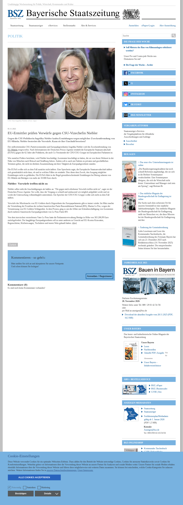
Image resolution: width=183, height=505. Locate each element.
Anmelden (134, 25)
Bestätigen (20, 493)
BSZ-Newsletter (141, 115)
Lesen (146, 346)
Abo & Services (88, 25)
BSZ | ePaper (156, 385)
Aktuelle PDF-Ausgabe (154, 353)
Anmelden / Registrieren (99, 276)
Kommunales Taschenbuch (155, 448)
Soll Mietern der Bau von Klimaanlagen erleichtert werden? (149, 49)
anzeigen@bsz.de (139, 310)
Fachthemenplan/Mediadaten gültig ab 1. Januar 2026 (156, 419)
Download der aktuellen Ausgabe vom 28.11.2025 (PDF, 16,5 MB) (149, 316)
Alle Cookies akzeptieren (34, 477)
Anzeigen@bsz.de (151, 430)
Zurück (12, 244)
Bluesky (136, 104)
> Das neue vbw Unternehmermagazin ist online (155, 163)
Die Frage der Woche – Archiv (139, 65)
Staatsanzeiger (36, 25)
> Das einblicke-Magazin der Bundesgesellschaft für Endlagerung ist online (154, 196)
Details (47, 493)
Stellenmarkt (69, 25)
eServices (53, 25)
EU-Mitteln (13, 150)
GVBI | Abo (156, 392)
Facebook (137, 73)
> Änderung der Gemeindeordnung (153, 227)
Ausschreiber (131, 141)
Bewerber (130, 144)
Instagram (138, 94)
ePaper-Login (148, 25)
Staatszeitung (16, 25)
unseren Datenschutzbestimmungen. (62, 470)
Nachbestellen (150, 349)
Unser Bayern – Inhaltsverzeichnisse (152, 364)
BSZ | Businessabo (159, 388)
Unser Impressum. (85, 470)
